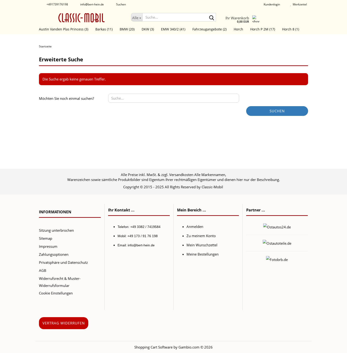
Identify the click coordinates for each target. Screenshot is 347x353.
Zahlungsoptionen (53, 254)
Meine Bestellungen (202, 254)
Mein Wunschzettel (201, 245)
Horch (238, 29)
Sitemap (45, 238)
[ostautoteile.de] (277, 242)
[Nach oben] (334, 346)
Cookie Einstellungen (56, 293)
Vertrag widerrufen (63, 323)
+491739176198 (57, 4)
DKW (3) (148, 29)
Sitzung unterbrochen (56, 230)
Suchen (277, 111)
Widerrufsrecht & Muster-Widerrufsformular (59, 282)
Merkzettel (299, 4)
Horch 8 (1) (290, 29)
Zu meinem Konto (201, 235)
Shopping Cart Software (153, 347)
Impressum (48, 246)
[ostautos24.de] (277, 226)
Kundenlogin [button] (271, 4)
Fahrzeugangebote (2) (209, 29)
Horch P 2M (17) (262, 29)
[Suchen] (211, 17)
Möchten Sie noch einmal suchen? (66, 98)
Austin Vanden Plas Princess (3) (63, 29)
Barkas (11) (104, 29)
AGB (42, 270)
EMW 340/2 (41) (173, 29)
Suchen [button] (120, 4)
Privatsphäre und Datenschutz (63, 262)
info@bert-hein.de (92, 4)
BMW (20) (127, 29)
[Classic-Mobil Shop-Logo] (81, 18)
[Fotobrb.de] (277, 259)
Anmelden (194, 226)
